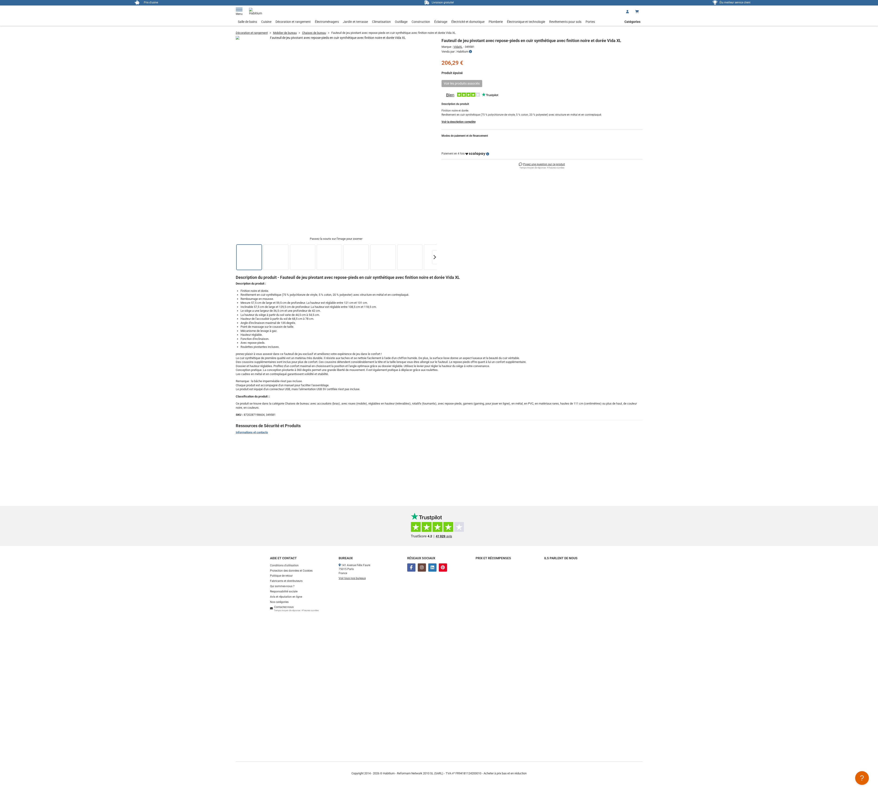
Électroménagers (327, 22)
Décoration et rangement (293, 22)
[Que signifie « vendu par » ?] (470, 52)
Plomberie (496, 22)
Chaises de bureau (314, 33)
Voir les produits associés (462, 83)
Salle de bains (247, 22)
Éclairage (440, 22)
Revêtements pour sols (565, 22)
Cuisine (266, 22)
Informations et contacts (252, 432)
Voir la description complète (459, 121)
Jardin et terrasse (355, 22)
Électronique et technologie (526, 22)
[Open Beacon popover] (862, 778)
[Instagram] (422, 567)
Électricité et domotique (468, 22)
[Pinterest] (443, 567)
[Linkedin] (432, 567)
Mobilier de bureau (285, 33)
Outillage (401, 22)
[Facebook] (411, 567)
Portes (590, 22)
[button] (434, 257)
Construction (421, 22)
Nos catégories (279, 602)
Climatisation (381, 22)
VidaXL (458, 46)
